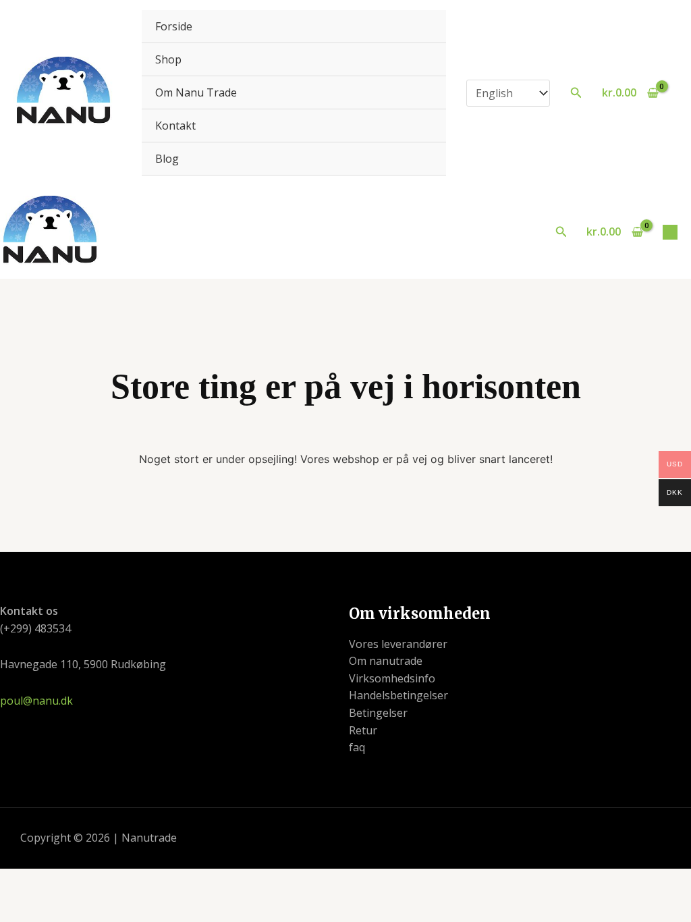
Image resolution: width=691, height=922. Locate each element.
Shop (168, 59)
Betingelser (378, 712)
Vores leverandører (398, 643)
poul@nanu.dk (36, 700)
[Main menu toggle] (670, 232)
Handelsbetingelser (398, 695)
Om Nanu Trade (196, 92)
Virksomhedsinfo (392, 678)
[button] (576, 93)
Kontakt (175, 125)
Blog (167, 158)
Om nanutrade (385, 660)
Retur (363, 730)
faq (357, 747)
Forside (173, 26)
